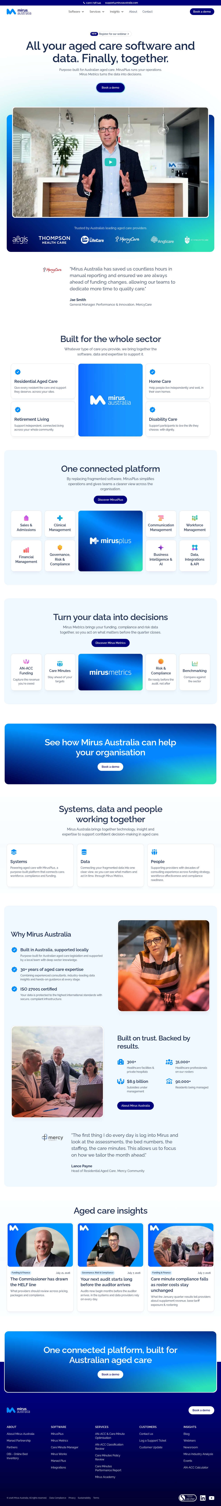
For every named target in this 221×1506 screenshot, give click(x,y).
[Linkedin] (202, 1498)
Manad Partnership (19, 1440)
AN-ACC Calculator (196, 1467)
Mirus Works (59, 1454)
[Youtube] (211, 1498)
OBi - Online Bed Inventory (17, 1456)
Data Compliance (57, 1498)
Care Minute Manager (64, 1447)
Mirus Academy (105, 1477)
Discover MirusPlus (110, 499)
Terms (96, 1498)
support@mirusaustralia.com (121, 2)
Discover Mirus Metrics (110, 643)
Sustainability (84, 1498)
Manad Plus (58, 1460)
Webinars (190, 1440)
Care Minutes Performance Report (108, 1468)
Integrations (58, 1467)
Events (188, 1460)
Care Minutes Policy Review (107, 1457)
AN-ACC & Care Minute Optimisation (110, 1436)
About (133, 11)
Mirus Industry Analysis (198, 1454)
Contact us (146, 1434)
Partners (12, 1447)
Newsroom (191, 1447)
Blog (187, 1434)
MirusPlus (57, 1434)
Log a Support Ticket (152, 1440)
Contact (147, 11)
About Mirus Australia (135, 1105)
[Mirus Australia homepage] (32, 12)
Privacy (72, 1498)
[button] (76, 11)
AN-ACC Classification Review (109, 1446)
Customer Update (150, 1447)
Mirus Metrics (59, 1440)
